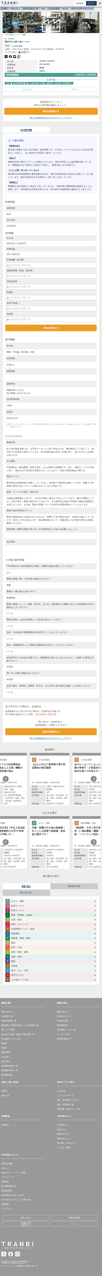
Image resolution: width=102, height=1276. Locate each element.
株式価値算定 (62, 1025)
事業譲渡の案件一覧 (9, 1070)
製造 (43, 8)
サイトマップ (6, 1209)
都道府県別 (6, 1052)
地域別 (4, 1048)
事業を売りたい (63, 1012)
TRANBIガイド (63, 1125)
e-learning (61, 1091)
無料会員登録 (74, 1218)
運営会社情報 (6, 1164)
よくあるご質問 (63, 1147)
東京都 (65, 8)
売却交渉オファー (64, 1016)
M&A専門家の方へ (64, 1039)
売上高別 (5, 1057)
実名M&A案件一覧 (8, 1021)
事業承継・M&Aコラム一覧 (68, 1109)
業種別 (4, 1043)
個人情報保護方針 (8, 1186)
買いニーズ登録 (7, 1030)
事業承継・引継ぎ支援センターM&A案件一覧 (20, 1025)
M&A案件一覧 (7, 1016)
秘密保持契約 (6, 1191)
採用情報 (5, 1204)
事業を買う (15, 8)
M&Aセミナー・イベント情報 (13, 1173)
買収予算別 (6, 1061)
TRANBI (4, 8)
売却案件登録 (62, 1021)
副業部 (4, 1091)
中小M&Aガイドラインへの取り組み (16, 1200)
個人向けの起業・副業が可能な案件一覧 (18, 1034)
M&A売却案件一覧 (30, 8)
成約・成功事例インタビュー (69, 1100)
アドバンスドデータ (65, 1095)
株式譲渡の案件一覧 (9, 1066)
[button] (94, 779)
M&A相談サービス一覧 (10, 1039)
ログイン (91, 3)
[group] (50, 779)
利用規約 (5, 1182)
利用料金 (5, 1125)
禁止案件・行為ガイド (66, 1143)
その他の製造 (53, 8)
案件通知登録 (6, 1075)
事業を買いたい (7, 1012)
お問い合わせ (25, 1218)
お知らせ (5, 1168)
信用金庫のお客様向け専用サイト (25, 1224)
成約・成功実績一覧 (65, 1104)
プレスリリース (7, 1177)
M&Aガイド (62, 1129)
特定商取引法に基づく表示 (12, 1195)
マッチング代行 (63, 1034)
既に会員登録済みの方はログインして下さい (51, 118)
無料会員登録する (51, 111)
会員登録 (79, 3)
